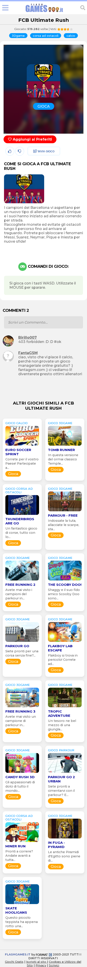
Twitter (32, 161)
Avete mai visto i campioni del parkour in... (18, 594)
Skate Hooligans (16, 910)
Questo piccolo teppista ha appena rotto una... (21, 922)
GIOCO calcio (16, 423)
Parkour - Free (63, 515)
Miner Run (15, 846)
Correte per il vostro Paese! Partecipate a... (22, 463)
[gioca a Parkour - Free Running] (65, 511)
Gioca (13, 474)
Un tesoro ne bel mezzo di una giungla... (62, 725)
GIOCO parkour (61, 750)
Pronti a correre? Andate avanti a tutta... (19, 855)
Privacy (40, 965)
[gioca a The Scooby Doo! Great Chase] (65, 580)
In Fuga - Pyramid (56, 844)
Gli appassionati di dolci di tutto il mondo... (20, 786)
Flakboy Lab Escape (60, 648)
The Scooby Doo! (64, 584)
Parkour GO (17, 646)
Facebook (35, 151)
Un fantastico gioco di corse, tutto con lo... (21, 532)
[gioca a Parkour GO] (22, 642)
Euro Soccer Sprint (18, 452)
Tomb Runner (61, 450)
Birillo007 (27, 337)
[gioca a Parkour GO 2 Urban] (65, 773)
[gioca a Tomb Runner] (65, 445)
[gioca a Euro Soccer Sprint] (22, 445)
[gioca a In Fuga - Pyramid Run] (65, 838)
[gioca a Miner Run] (22, 842)
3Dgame (18, 35)
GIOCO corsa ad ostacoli (19, 490)
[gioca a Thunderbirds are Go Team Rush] (22, 515)
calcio (70, 35)
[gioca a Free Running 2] (22, 580)
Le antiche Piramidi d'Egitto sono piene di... (64, 856)
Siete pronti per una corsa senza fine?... (21, 653)
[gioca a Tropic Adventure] (65, 707)
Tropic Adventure (59, 713)
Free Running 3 (20, 711)
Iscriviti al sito (36, 961)
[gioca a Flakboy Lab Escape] (65, 642)
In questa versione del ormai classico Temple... (63, 459)
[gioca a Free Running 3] (22, 707)
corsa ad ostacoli (45, 35)
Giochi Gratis (14, 961)
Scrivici (54, 965)
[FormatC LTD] (44, 954)
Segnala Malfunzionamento (39, 182)
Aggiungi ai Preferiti (32, 139)
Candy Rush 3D (20, 777)
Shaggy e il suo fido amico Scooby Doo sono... (64, 594)
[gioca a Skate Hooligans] (22, 904)
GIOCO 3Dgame (60, 423)
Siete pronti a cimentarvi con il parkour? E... (61, 790)
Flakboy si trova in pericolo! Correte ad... (63, 659)
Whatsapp (35, 171)
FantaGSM (28, 353)
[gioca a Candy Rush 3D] (22, 773)
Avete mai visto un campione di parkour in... (20, 721)
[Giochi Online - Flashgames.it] (44, 12)
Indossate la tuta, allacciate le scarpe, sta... (63, 525)
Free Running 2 (20, 584)
